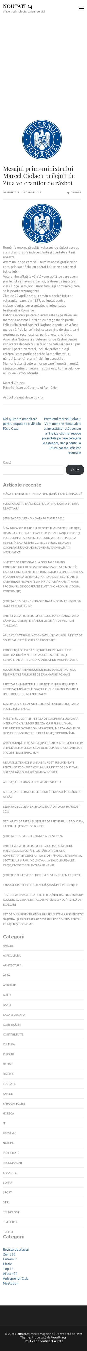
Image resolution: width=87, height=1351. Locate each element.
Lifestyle (9, 1133)
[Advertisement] (43, 62)
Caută (7, 462)
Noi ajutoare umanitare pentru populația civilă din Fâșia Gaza (22, 423)
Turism (8, 1232)
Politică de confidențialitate (44, 1341)
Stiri (6, 1202)
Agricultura (12, 955)
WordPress (59, 1337)
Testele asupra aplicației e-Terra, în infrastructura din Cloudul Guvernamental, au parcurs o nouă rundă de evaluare (43, 899)
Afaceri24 (10, 1273)
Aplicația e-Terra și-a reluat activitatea (32, 782)
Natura (8, 1143)
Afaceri (8, 945)
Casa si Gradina (14, 1014)
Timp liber (10, 1222)
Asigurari (9, 985)
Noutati (13, 192)
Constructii (12, 1024)
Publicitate (11, 1153)
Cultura (9, 1044)
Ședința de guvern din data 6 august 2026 (33, 836)
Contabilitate (13, 1034)
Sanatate (10, 1172)
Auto (7, 995)
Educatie (9, 1083)
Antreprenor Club (15, 1278)
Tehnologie (11, 1212)
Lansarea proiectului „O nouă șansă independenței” (40, 885)
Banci (7, 1005)
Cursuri (8, 1054)
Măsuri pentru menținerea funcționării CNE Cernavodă (42, 493)
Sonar (7, 1182)
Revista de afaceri (16, 1249)
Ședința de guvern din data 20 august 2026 (33, 518)
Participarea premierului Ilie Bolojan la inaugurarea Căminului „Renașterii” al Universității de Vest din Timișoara (41, 620)
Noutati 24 (18, 6)
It (4, 1123)
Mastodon (10, 1283)
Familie (8, 1093)
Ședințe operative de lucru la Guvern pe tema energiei (42, 875)
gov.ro (38, 397)
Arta (6, 975)
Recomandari (12, 1162)
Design (8, 1064)
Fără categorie (14, 1103)
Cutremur (10, 1259)
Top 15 (8, 1269)
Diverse (76, 192)
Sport (7, 1192)
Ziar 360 (9, 1254)
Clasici (8, 1264)
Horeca (8, 1113)
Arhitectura (12, 965)
